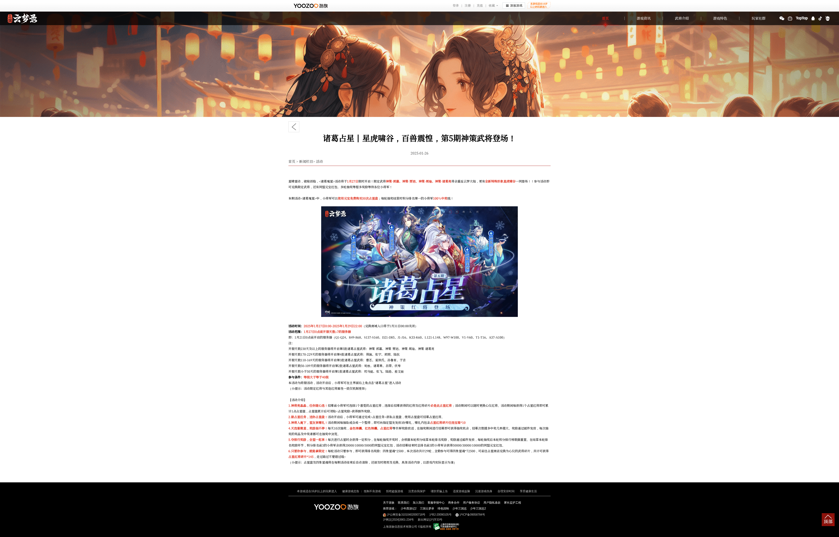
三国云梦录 (427, 508)
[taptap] (802, 18)
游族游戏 (516, 5)
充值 (480, 5)
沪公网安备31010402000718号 (406, 514)
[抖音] (820, 18)
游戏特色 (720, 18)
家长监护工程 (512, 502)
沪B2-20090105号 (440, 514)
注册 (468, 5)
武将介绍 (682, 18)
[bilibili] (790, 18)
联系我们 (403, 502)
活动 (319, 161)
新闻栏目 (306, 161)
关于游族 (388, 502)
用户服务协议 (471, 502)
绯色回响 (443, 508)
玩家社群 (759, 18)
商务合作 (453, 502)
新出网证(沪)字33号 (430, 519)
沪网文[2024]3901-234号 (398, 519)
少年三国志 (459, 508)
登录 (456, 5)
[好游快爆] (827, 18)
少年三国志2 (478, 508)
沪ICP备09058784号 (472, 514)
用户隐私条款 (492, 502)
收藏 (492, 5)
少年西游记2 (408, 508)
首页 (605, 18)
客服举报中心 (436, 502)
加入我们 (418, 502)
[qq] (813, 18)
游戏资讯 (644, 18)
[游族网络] (311, 6)
